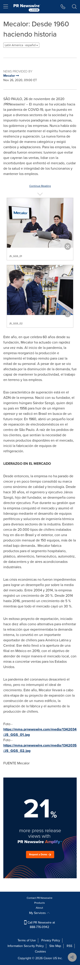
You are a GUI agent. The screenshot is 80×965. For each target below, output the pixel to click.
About (39, 908)
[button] (40, 223)
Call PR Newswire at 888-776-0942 (41, 924)
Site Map (55, 946)
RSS (69, 946)
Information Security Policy (26, 946)
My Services (38, 913)
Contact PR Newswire (39, 898)
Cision (48, 958)
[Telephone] (63, 6)
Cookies (40, 951)
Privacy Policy (50, 940)
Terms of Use (27, 940)
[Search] (74, 6)
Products (39, 903)
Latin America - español (20, 45)
